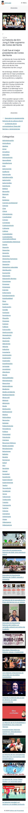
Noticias (5, 423)
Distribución (6, 270)
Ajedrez (5, 146)
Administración (8, 140)
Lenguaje (5, 366)
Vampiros (6, 514)
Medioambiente (8, 395)
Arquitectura (7, 163)
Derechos (6, 256)
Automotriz (6, 180)
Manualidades (7, 378)
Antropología (7, 157)
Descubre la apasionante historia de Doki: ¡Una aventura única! (13, 552)
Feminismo (6, 315)
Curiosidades (7, 234)
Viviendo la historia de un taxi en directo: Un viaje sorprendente (13, 700)
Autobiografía (7, 177)
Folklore (5, 327)
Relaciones (6, 451)
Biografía (5, 191)
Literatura (6, 372)
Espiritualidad (7, 298)
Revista (5, 457)
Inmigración (6, 355)
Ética (4, 301)
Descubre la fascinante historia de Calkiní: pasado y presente (13, 577)
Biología (5, 194)
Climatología (7, 214)
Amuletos (6, 152)
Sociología (6, 477)
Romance (6, 460)
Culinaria (5, 228)
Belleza (5, 189)
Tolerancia (6, 497)
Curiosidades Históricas (11, 242)
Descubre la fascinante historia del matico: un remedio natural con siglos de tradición (13, 626)
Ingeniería (6, 352)
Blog (4, 197)
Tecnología (6, 488)
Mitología (5, 403)
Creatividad (6, 217)
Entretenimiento (8, 296)
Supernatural (7, 480)
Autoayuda (6, 174)
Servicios (5, 468)
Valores (5, 511)
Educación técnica (9, 279)
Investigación (7, 364)
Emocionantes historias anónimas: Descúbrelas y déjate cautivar (12, 732)
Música (5, 415)
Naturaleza (6, 417)
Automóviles (7, 183)
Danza (4, 245)
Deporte (5, 247)
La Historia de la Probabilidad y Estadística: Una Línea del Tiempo (14, 725)
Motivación (6, 409)
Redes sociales (8, 446)
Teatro (4, 485)
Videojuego (6, 522)
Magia (4, 375)
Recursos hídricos (9, 443)
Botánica (5, 200)
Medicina (5, 389)
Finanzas (5, 321)
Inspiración (6, 358)
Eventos (5, 304)
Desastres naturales (10, 267)
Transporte (6, 505)
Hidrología (6, 344)
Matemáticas (7, 386)
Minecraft (6, 398)
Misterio (5, 400)
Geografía (6, 338)
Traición (5, 502)
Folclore (5, 324)
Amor (4, 149)
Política (5, 432)
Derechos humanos (9, 259)
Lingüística (6, 369)
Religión (5, 454)
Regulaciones (7, 449)
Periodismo (6, 429)
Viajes (4, 519)
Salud (4, 463)
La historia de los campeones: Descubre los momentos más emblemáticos (13, 757)
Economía (6, 273)
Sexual (4, 471)
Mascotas (6, 383)
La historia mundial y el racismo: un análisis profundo (13, 803)
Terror (4, 494)
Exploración (6, 307)
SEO (3, 466)
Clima (4, 211)
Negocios (5, 420)
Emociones (6, 281)
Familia (5, 310)
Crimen (5, 220)
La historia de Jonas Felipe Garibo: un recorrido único (12, 780)
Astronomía (6, 169)
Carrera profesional (9, 203)
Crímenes (6, 223)
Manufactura (7, 381)
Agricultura (6, 143)
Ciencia (5, 206)
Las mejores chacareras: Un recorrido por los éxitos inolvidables (12, 675)
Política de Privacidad (16, 811)
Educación (6, 276)
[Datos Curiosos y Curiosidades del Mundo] (6, 3)
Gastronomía (7, 332)
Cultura (5, 231)
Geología (5, 341)
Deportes (5, 250)
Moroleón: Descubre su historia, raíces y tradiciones (13, 651)
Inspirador (6, 361)
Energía (5, 290)
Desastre (5, 264)
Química (5, 440)
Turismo (5, 508)
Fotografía (6, 330)
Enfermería (6, 293)
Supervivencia (7, 483)
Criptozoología (8, 225)
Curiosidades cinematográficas (9, 238)
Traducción (6, 500)
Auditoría (5, 172)
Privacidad (6, 434)
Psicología (6, 437)
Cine (4, 208)
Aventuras (6, 186)
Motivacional (7, 412)
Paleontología (7, 426)
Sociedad (6, 474)
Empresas (6, 287)
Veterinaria (6, 517)
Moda (4, 406)
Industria (5, 349)
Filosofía (5, 318)
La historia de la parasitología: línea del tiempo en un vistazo (13, 601)
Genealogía (6, 335)
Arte (4, 166)
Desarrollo (6, 262)
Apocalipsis (6, 160)
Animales (5, 155)
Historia (5, 347)
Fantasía (5, 313)
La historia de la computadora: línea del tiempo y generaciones (11, 126)
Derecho (5, 253)
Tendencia (6, 491)
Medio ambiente (8, 392)
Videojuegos (7, 525)
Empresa (5, 284)
